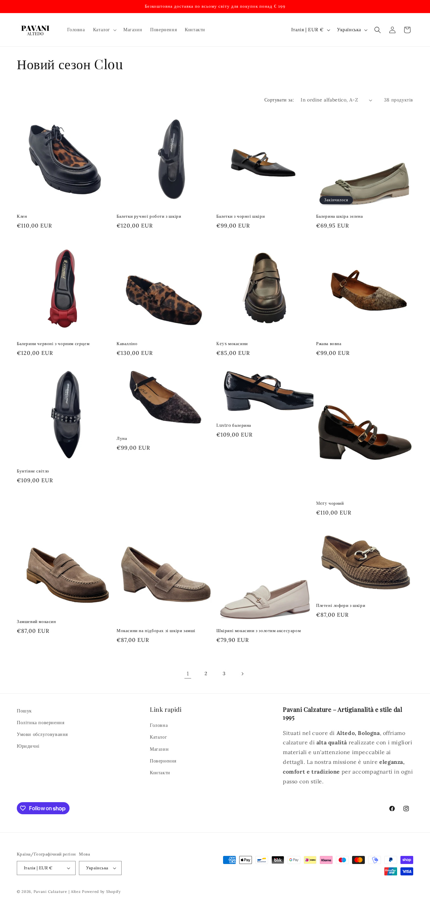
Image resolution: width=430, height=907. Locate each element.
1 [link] (188, 673)
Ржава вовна (329, 343)
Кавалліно (127, 343)
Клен (22, 216)
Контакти (160, 773)
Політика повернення (40, 722)
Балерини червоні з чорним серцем (53, 343)
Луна (122, 438)
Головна (159, 725)
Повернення (163, 761)
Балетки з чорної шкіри (240, 216)
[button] (104, 30)
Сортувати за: (279, 100)
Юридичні (28, 746)
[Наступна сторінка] (242, 673)
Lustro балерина (233, 425)
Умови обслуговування (42, 734)
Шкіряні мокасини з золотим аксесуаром (258, 630)
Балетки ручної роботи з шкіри (149, 216)
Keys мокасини (232, 343)
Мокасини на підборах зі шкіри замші (156, 630)
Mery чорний (330, 503)
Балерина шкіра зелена (339, 216)
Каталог (158, 737)
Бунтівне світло (33, 470)
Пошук (24, 711)
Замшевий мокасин (36, 621)
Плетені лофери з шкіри (340, 605)
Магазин (159, 749)
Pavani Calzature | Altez (57, 891)
